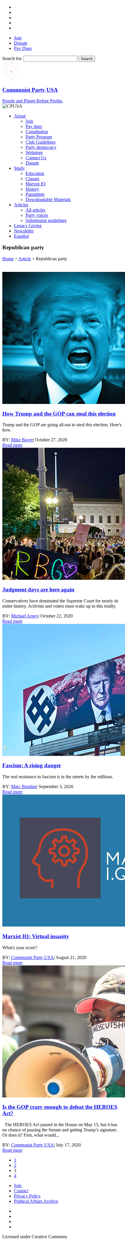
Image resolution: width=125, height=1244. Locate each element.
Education (35, 173)
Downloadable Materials (48, 199)
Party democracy (41, 147)
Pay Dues (23, 48)
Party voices (37, 215)
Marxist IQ (36, 183)
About (20, 115)
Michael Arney (24, 615)
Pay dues (34, 126)
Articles (21, 204)
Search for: (12, 58)
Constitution (37, 131)
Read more (12, 445)
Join (18, 37)
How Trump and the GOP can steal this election (59, 414)
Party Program (39, 136)
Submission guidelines (46, 220)
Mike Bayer (22, 439)
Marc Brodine (24, 786)
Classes (32, 178)
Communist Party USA (32, 957)
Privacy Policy (27, 1196)
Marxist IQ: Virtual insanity (35, 936)
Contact (21, 1190)
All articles (35, 209)
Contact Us (36, 157)
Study (19, 168)
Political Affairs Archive (36, 1201)
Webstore (34, 152)
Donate (20, 43)
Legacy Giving (28, 225)
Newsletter (24, 230)
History (32, 189)
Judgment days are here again (38, 589)
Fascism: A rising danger (31, 765)
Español (21, 236)
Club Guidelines (41, 142)
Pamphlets (35, 194)
